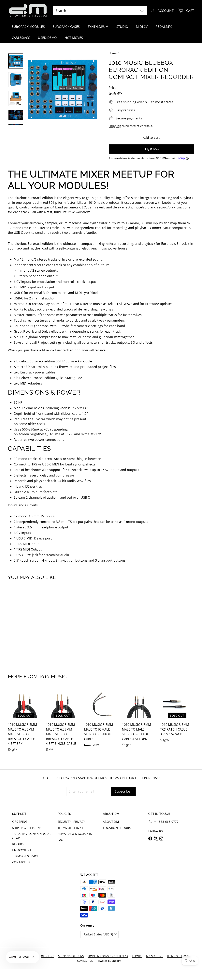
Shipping (115, 126)
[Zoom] (63, 89)
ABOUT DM (111, 822)
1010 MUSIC (52, 676)
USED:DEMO (47, 38)
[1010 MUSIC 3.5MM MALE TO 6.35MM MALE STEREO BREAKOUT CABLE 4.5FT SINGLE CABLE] (63, 722)
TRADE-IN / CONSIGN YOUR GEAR (31, 836)
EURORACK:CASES (66, 26)
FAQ (61, 840)
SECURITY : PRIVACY (71, 822)
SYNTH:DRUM (98, 26)
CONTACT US (21, 862)
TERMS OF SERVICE (25, 856)
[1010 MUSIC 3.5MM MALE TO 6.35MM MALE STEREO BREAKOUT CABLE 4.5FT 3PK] (25, 722)
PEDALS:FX (164, 26)
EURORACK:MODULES (28, 26)
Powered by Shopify (109, 960)
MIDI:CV (142, 26)
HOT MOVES (74, 38)
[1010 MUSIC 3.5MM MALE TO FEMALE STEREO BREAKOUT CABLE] (101, 719)
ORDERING (19, 822)
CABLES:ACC (21, 38)
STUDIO (122, 26)
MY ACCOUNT (21, 850)
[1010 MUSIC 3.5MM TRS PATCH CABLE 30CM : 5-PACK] (177, 717)
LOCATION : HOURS (117, 828)
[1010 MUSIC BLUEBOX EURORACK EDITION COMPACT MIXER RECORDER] (22, 624)
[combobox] (100, 10)
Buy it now (151, 149)
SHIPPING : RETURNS (26, 828)
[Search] (142, 10)
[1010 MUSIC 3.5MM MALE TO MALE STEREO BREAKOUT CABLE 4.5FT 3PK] (139, 719)
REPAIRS (18, 844)
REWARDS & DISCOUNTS (75, 834)
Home (113, 53)
